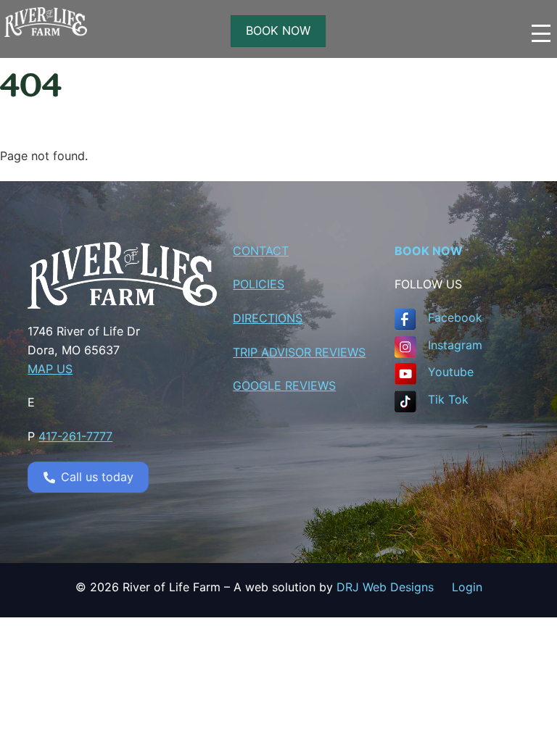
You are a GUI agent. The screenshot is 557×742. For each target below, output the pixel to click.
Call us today (97, 477)
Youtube (451, 371)
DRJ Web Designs (394, 587)
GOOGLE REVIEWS (284, 385)
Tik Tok (448, 399)
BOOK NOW (278, 30)
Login (467, 587)
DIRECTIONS (267, 318)
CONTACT (261, 250)
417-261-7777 (75, 436)
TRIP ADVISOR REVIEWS (299, 352)
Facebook (455, 317)
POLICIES (258, 284)
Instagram (455, 345)
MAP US (50, 369)
